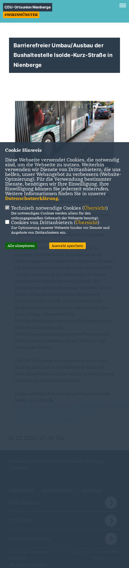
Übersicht (95, 208)
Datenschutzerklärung (31, 198)
